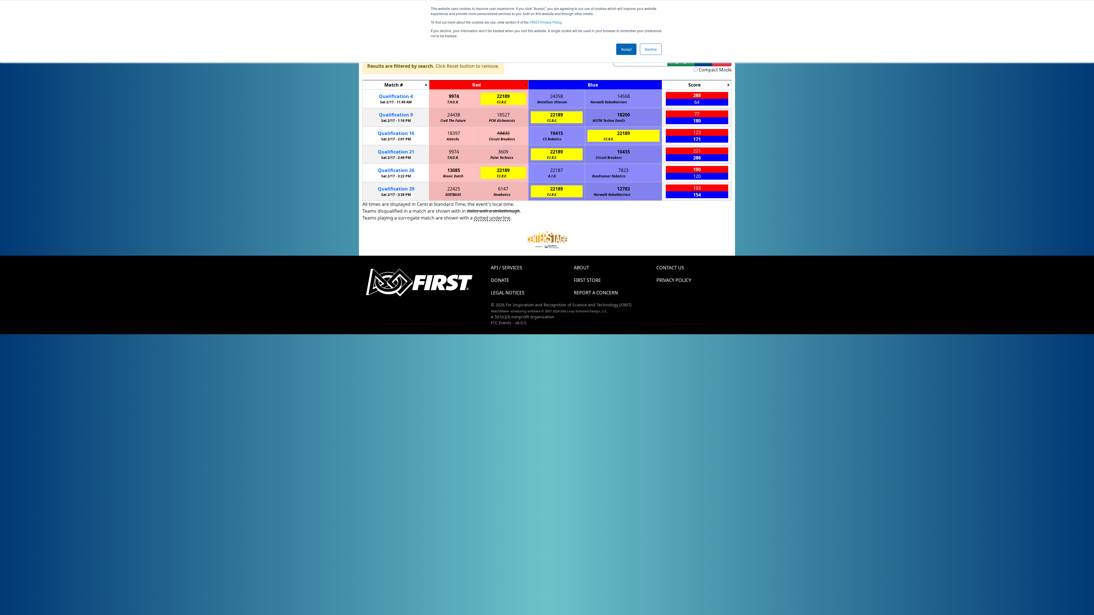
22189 (503, 96)
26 (396, 170)
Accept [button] (626, 49)
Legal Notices (507, 293)
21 (396, 152)
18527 (503, 115)
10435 (503, 133)
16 (396, 133)
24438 (453, 115)
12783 (623, 189)
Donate (500, 280)
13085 (453, 170)
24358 (556, 96)
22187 (556, 170)
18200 (623, 115)
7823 (623, 170)
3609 (503, 152)
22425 (453, 189)
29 (396, 189)
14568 (623, 96)
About (581, 268)
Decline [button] (651, 49)
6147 (503, 189)
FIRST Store (587, 280)
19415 (556, 133)
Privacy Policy (546, 22)
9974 (454, 96)
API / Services (506, 268)
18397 (453, 133)
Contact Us (670, 268)
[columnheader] (396, 85)
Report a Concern (596, 293)
